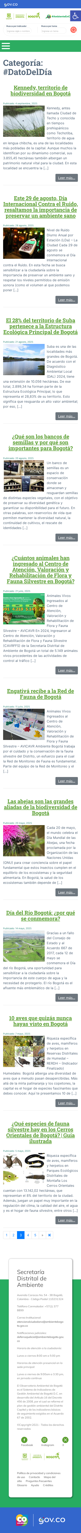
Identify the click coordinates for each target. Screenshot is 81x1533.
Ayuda (35, 1485)
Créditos (48, 1485)
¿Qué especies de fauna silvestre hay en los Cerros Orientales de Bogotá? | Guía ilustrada (40, 1132)
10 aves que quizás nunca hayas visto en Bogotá (40, 1020)
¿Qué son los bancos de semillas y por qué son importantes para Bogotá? (41, 442)
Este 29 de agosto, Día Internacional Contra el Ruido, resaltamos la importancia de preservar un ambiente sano (40, 206)
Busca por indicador (16, 26)
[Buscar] (73, 30)
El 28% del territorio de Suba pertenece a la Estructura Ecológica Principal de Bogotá (40, 326)
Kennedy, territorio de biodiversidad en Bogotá (41, 90)
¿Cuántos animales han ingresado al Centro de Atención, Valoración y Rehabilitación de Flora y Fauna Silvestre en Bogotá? (40, 569)
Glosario (22, 1485)
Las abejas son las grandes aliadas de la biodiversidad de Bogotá (40, 807)
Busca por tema (49, 26)
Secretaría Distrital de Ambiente (32, 1278)
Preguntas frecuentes (39, 1481)
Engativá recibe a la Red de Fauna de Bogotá (40, 693)
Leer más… (66, 178)
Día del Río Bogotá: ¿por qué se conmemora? (40, 915)
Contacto (34, 1477)
